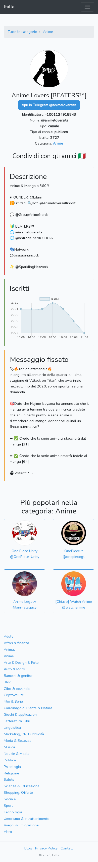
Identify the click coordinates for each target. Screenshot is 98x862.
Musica (9, 747)
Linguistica (12, 727)
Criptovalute (14, 694)
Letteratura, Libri (17, 720)
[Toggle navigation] (87, 7)
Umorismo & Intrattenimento (27, 818)
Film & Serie (13, 701)
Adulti (8, 636)
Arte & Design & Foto (21, 662)
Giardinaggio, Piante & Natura (28, 707)
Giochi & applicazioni (20, 714)
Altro (8, 831)
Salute (9, 779)
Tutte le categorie (22, 31)
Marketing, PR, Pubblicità (24, 734)
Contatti (67, 848)
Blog (8, 682)
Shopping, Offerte (18, 792)
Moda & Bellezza (17, 740)
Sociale (10, 799)
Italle (9, 7)
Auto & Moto (14, 669)
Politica (10, 760)
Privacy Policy (46, 848)
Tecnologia (13, 812)
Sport (8, 805)
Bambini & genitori (18, 675)
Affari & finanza (16, 642)
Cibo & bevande (17, 688)
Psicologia (12, 766)
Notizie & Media (16, 753)
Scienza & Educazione (21, 785)
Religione (11, 773)
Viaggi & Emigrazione (21, 825)
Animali (10, 649)
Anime (48, 31)
